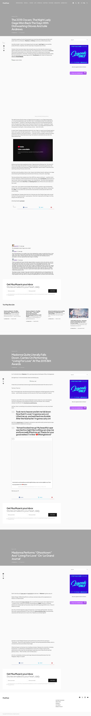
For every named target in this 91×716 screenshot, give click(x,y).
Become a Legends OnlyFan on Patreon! (79, 401)
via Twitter (22, 201)
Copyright (58, 705)
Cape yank (23, 593)
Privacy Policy (59, 706)
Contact (58, 703)
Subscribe (52, 290)
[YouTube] (87, 697)
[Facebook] (73, 3)
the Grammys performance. (30, 403)
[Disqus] (33, 226)
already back (20, 422)
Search (87, 40)
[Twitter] (76, 3)
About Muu (58, 701)
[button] (83, 3)
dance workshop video (40, 611)
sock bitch (30, 593)
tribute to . (17, 56)
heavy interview (25, 602)
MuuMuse (6, 3)
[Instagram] (78, 3)
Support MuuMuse (60, 700)
